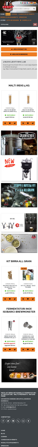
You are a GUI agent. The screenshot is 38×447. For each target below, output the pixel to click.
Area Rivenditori (20, 49)
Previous (3, 111)
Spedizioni (23, 17)
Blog (8, 14)
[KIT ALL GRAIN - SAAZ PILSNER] (28, 279)
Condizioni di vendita (26, 14)
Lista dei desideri (12, 20)
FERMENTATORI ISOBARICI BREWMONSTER (14, 71)
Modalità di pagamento (9, 17)
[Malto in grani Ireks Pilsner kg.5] (10, 104)
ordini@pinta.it (11, 407)
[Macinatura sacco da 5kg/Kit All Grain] (10, 279)
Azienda (14, 14)
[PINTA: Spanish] (35, 3)
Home (3, 14)
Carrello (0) (26, 20)
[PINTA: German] (31, 3)
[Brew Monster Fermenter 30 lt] (10, 330)
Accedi (3, 20)
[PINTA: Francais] (28, 3)
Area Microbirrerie (20, 54)
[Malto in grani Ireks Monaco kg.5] (28, 104)
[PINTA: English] (25, 3)
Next (34, 111)
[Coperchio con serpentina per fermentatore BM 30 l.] (28, 330)
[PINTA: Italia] (22, 3)
